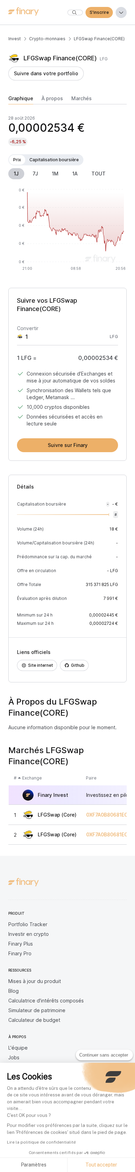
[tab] (20, 100)
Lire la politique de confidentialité (41, 1142)
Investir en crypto (28, 934)
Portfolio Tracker (27, 924)
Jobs (13, 1057)
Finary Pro (20, 953)
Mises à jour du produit (34, 981)
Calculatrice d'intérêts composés (46, 1000)
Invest (14, 38)
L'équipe (18, 1048)
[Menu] (121, 12)
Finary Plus (20, 944)
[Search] (75, 12)
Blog (13, 991)
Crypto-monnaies (47, 38)
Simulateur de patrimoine (36, 1010)
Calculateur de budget (34, 1020)
